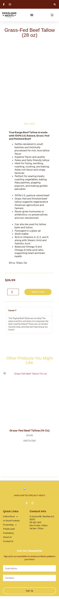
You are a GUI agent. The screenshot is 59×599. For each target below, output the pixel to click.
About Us (7, 537)
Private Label (9, 529)
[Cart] (52, 15)
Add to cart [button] (29, 440)
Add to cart (38, 292)
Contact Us (8, 541)
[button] (54, 4)
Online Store (9, 516)
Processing (8, 524)
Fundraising (8, 533)
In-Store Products (11, 520)
